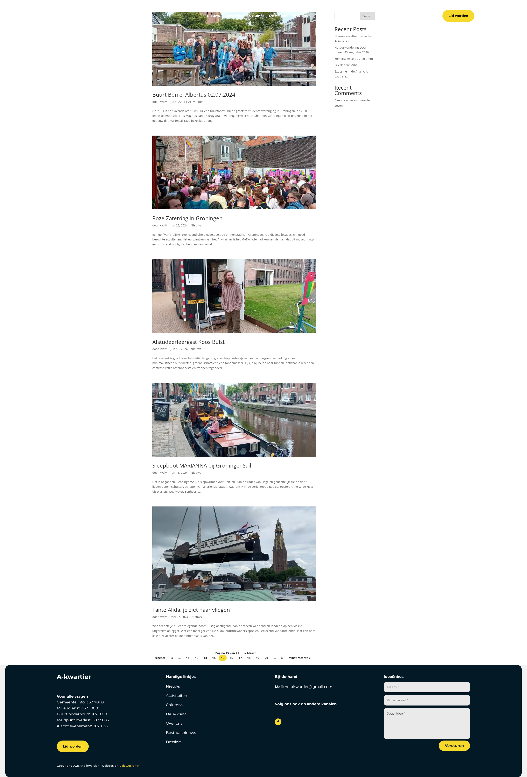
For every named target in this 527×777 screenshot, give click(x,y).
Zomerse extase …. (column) (354, 59)
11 (187, 658)
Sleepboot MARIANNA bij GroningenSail (201, 465)
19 (257, 658)
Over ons (300, 16)
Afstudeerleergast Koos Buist (188, 342)
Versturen (454, 745)
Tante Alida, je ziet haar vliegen (191, 609)
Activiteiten (234, 16)
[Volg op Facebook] (278, 721)
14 (214, 658)
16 (231, 658)
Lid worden (458, 16)
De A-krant (278, 16)
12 (196, 658)
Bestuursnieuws (181, 732)
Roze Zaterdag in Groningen (187, 218)
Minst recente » (300, 658)
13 (205, 658)
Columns (257, 16)
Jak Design (129, 766)
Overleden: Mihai (346, 65)
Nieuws (213, 16)
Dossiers (174, 742)
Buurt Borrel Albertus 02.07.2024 (193, 94)
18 (249, 658)
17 (240, 658)
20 (266, 658)
